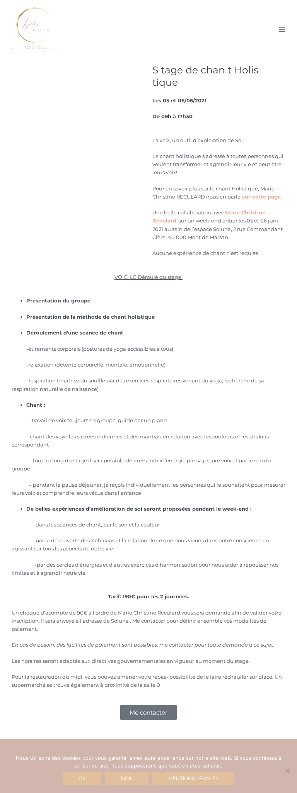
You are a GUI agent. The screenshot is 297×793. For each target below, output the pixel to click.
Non (127, 778)
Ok (82, 778)
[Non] (287, 770)
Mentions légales (193, 778)
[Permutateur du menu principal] (282, 29)
